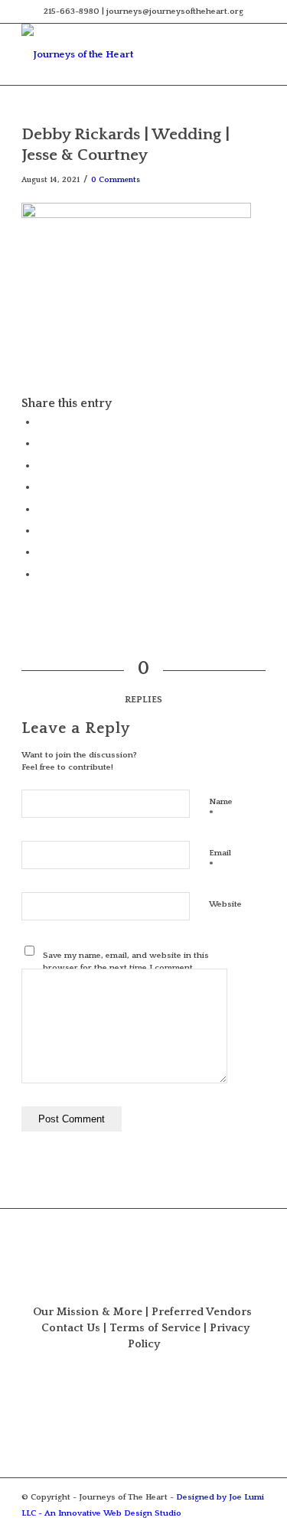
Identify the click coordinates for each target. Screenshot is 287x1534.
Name (221, 808)
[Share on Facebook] (40, 421)
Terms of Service (155, 1328)
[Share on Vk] (40, 530)
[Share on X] (40, 443)
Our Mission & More (87, 1312)
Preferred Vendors (202, 1312)
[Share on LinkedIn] (40, 486)
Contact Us (70, 1328)
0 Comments (115, 179)
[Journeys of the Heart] (119, 54)
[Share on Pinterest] (40, 465)
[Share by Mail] (40, 573)
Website (225, 904)
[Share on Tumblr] (40, 508)
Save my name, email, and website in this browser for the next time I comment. (126, 962)
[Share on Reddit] (40, 551)
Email (220, 859)
